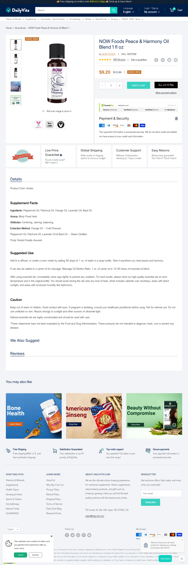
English (10, 529)
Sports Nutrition (58, 19)
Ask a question (139, 59)
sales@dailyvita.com (94, 516)
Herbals (88, 19)
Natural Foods (101, 19)
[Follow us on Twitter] (72, 535)
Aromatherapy (75, 19)
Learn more (19, 548)
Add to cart (138, 85)
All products (20, 28)
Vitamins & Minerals (13, 19)
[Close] (51, 536)
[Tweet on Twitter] (169, 60)
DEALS (125, 19)
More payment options (166, 92)
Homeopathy (46, 19)
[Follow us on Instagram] (78, 535)
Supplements (31, 19)
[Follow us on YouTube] (89, 535)
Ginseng (114, 19)
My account (150, 11)
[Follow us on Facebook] (67, 535)
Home (9, 28)
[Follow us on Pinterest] (84, 535)
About (137, 19)
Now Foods (108, 54)
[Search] (113, 10)
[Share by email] (176, 60)
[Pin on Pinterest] (163, 60)
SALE (131, 19)
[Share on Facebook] (156, 60)
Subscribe (150, 502)
